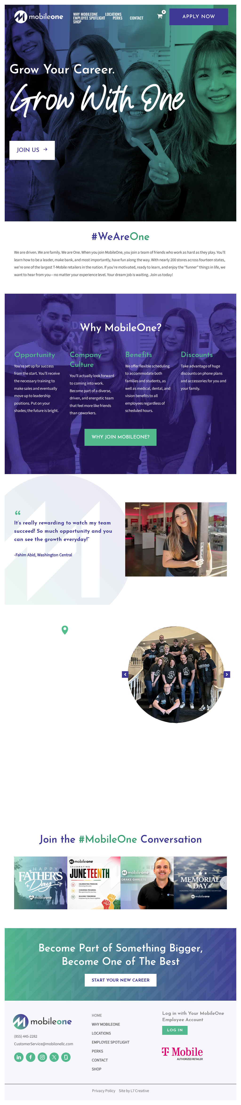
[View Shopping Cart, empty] (160, 17)
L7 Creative (140, 1091)
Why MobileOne (85, 14)
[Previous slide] (14, 883)
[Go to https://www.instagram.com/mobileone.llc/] (42, 1057)
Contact (136, 18)
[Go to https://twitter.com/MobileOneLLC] (54, 1057)
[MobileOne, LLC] (39, 17)
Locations (113, 14)
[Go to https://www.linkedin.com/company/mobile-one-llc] (19, 1057)
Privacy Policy (103, 1091)
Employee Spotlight (89, 18)
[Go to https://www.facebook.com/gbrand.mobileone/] (30, 1057)
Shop (77, 22)
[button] (198, 16)
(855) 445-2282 (25, 1036)
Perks (117, 18)
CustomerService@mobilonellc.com (43, 1044)
